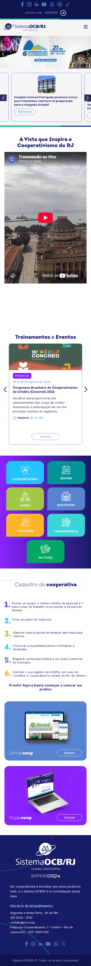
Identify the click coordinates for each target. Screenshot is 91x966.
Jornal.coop (33, 12)
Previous (3, 97)
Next (87, 97)
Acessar (45, 436)
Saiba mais (25, 111)
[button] (86, 27)
